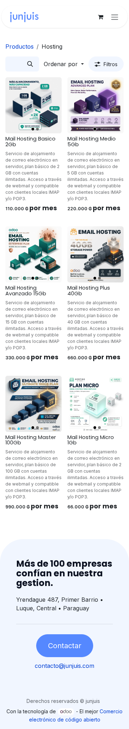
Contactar (64, 645)
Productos (19, 46)
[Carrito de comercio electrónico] (100, 17)
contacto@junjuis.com (64, 665)
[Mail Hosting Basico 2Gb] (33, 105)
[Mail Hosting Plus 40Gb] (95, 254)
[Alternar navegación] (115, 16)
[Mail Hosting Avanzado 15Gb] (33, 254)
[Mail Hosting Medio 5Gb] (95, 105)
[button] (63, 64)
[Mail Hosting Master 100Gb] (33, 404)
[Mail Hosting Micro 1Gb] (95, 404)
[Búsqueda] (30, 64)
